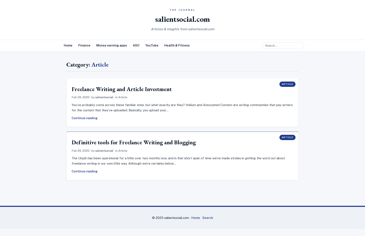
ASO (136, 45)
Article (287, 84)
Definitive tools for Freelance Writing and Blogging (134, 142)
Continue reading (85, 118)
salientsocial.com (182, 19)
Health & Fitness (177, 45)
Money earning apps (111, 45)
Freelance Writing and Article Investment (122, 89)
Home (68, 45)
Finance (84, 45)
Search (207, 218)
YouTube (151, 45)
